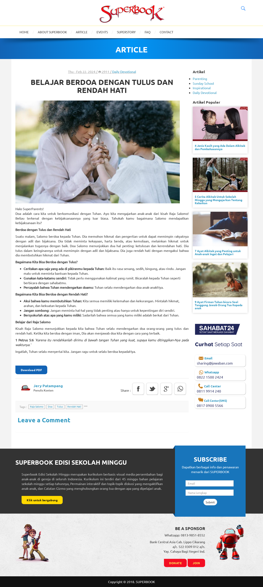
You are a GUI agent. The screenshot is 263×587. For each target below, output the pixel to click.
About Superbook (52, 32)
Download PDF (31, 370)
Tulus (60, 406)
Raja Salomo (36, 406)
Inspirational (202, 88)
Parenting (200, 78)
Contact (166, 32)
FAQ (148, 32)
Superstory (126, 32)
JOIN (196, 563)
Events (102, 32)
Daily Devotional (124, 71)
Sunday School (203, 83)
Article (82, 32)
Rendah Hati (74, 406)
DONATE (175, 563)
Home (24, 32)
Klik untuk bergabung (42, 500)
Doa (50, 406)
